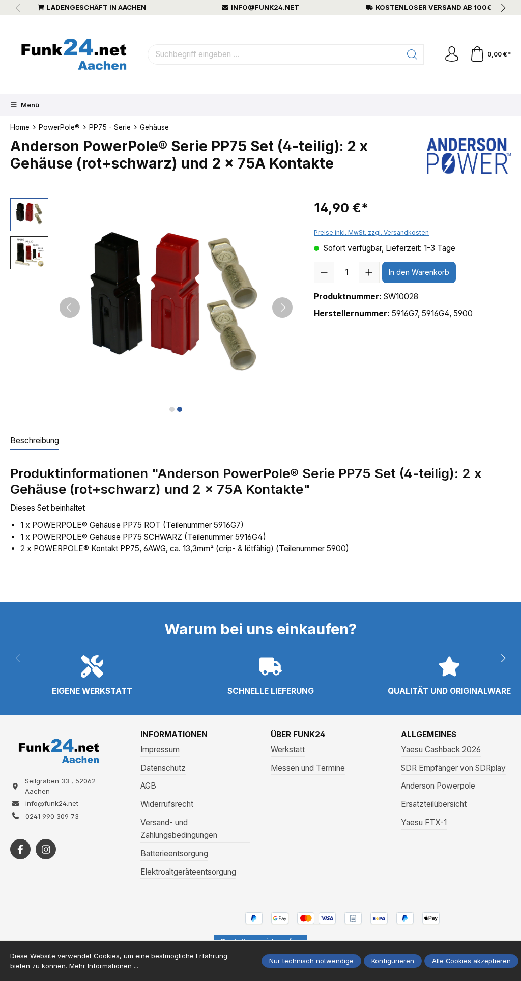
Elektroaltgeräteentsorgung (188, 872)
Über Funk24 (298, 735)
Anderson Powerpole (438, 786)
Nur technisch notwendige (311, 961)
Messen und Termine (308, 768)
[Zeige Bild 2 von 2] (179, 409)
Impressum (160, 749)
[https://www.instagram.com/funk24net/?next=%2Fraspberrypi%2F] (46, 849)
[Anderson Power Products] (469, 157)
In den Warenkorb (419, 272)
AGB (148, 786)
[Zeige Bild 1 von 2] (172, 409)
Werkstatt (288, 749)
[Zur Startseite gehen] (73, 54)
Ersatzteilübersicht (434, 804)
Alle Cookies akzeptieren (471, 961)
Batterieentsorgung (174, 853)
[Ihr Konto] (451, 54)
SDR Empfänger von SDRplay (453, 768)
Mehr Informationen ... (103, 966)
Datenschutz (163, 768)
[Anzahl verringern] (324, 272)
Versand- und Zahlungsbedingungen (178, 829)
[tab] (34, 441)
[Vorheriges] (70, 307)
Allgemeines (428, 735)
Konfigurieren (392, 961)
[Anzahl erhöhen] (369, 272)
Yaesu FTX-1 (424, 822)
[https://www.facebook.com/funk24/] (20, 849)
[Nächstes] (282, 307)
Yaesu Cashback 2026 (441, 749)
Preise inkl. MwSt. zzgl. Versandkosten (371, 232)
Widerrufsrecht (166, 804)
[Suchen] (412, 54)
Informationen (174, 735)
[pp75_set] (175, 307)
